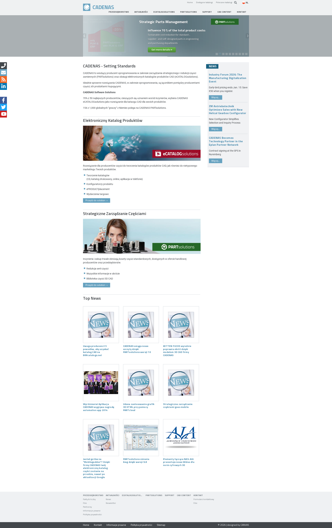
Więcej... (215, 97)
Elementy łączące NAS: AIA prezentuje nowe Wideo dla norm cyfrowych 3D (178, 462)
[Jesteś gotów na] (101, 437)
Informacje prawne (116, 524)
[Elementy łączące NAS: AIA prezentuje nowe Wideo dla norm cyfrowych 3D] (181, 437)
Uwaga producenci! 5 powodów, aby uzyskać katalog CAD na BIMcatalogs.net (96, 350)
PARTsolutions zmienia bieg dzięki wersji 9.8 (136, 460)
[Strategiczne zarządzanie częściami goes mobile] (181, 382)
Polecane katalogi (224, 2)
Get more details (161, 49)
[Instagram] (3, 93)
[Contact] (3, 65)
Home (190, 2)
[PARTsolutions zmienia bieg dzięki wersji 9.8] (141, 437)
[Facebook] (3, 100)
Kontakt (98, 524)
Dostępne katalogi (204, 2)
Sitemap (161, 524)
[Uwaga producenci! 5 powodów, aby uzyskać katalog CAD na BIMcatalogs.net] (101, 324)
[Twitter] (3, 107)
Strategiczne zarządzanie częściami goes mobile (177, 405)
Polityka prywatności (141, 524)
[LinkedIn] (3, 86)
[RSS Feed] (3, 79)
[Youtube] (3, 114)
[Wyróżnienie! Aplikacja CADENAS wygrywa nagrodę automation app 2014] (101, 382)
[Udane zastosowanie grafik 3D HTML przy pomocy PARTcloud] (141, 382)
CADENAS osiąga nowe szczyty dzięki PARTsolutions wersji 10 (137, 349)
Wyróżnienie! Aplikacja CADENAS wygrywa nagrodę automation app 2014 (98, 407)
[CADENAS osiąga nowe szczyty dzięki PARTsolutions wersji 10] (141, 324)
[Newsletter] (3, 72)
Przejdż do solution (96, 200)
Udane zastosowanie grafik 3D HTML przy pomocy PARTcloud (138, 407)
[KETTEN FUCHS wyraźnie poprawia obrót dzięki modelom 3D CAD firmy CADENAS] (181, 324)
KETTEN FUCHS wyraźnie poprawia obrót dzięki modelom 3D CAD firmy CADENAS (177, 350)
